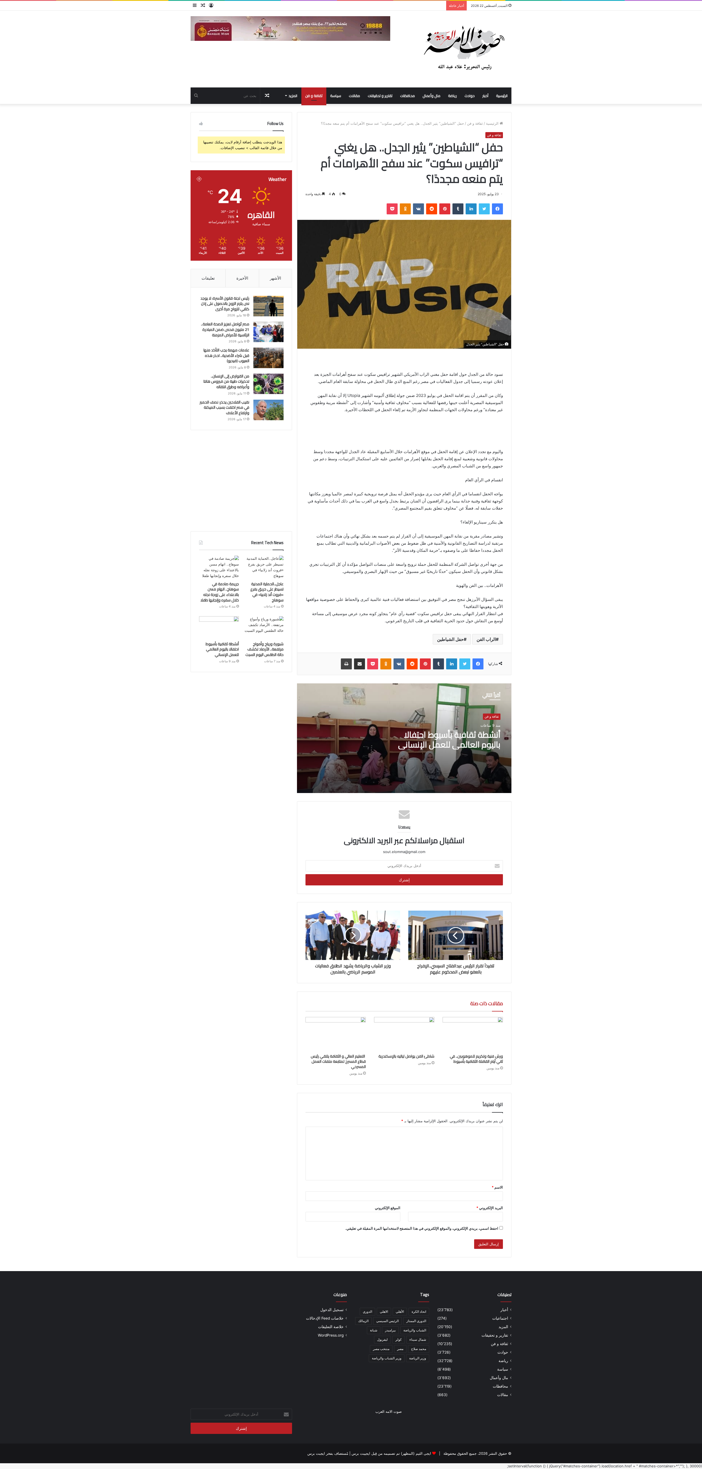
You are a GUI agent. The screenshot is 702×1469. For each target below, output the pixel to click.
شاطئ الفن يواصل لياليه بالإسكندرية (406, 1056)
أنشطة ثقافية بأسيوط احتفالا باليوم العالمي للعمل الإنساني (449, 739)
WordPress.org (331, 1335)
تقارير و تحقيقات (380, 95)
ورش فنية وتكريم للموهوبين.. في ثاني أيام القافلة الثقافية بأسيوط (476, 1059)
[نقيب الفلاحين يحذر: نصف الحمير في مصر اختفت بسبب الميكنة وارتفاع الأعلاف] (268, 410)
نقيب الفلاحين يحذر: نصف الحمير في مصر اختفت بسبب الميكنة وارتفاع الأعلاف (224, 407)
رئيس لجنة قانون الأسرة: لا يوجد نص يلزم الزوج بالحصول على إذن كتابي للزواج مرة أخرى (224, 303)
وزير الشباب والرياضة (386, 1358)
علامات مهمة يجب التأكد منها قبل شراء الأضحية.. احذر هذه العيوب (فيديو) (226, 355)
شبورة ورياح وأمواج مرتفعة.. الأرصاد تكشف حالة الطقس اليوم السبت (264, 649)
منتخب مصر (381, 1349)
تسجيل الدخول (332, 1310)
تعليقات (208, 278)
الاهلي (384, 1311)
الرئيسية (502, 95)
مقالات (354, 95)
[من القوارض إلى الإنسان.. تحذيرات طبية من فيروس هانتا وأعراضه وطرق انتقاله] (268, 384)
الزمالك (363, 1321)
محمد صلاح (418, 1349)
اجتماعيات (500, 1318)
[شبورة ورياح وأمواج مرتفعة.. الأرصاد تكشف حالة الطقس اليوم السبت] (264, 627)
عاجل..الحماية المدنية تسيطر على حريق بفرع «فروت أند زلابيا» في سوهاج (267, 592)
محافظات (407, 95)
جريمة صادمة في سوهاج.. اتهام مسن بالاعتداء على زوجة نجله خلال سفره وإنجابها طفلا (219, 592)
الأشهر (275, 278)
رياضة (452, 95)
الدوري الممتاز (416, 1321)
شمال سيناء (417, 1339)
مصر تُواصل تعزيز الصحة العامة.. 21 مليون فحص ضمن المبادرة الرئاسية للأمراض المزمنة (225, 329)
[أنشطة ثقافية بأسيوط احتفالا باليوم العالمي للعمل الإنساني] (219, 627)
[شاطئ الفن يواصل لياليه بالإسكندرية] (404, 1034)
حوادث (470, 95)
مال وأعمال (431, 95)
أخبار (485, 95)
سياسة (335, 95)
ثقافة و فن (313, 95)
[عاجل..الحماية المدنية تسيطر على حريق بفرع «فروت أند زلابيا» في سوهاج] (264, 567)
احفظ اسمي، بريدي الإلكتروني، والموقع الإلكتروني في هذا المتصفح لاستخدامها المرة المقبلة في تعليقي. (421, 1228)
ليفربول (382, 1339)
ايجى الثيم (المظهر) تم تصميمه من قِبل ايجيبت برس (391, 1453)
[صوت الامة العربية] (463, 49)
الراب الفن (486, 639)
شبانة (373, 1330)
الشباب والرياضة (414, 1330)
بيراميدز (390, 1330)
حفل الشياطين (450, 639)
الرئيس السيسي (387, 1321)
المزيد (292, 95)
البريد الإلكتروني (489, 1208)
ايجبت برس (316, 1453)
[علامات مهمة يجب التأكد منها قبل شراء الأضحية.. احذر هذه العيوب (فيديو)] (268, 358)
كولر (398, 1339)
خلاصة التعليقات (331, 1327)
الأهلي (400, 1311)
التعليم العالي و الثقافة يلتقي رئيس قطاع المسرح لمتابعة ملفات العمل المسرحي (338, 1061)
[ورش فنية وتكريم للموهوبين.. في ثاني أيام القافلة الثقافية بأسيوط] (473, 1034)
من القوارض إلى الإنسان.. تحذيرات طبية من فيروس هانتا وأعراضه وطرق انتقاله (226, 381)
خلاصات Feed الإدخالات (325, 1318)
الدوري (367, 1311)
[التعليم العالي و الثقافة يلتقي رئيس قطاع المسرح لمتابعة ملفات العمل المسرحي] (335, 1034)
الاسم (497, 1187)
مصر (400, 1349)
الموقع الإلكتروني (387, 1208)
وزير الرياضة (417, 1358)
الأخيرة (242, 278)
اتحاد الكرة (419, 1311)
